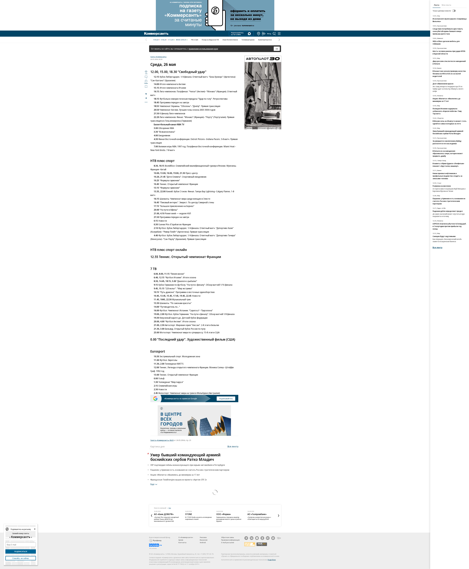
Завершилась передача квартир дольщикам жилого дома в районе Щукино (228, 519)
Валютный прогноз (265, 40)
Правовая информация (230, 540)
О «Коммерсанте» (185, 537)
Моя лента (446, 5)
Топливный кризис (248, 40)
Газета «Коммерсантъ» (158, 57)
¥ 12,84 (170, 40)
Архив (180, 540)
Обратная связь (227, 537)
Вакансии (203, 540)
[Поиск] (274, 33)
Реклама (203, 537)
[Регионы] (259, 33)
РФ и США (194, 40)
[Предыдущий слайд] (151, 515)
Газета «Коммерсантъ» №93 (162, 440)
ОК (277, 49)
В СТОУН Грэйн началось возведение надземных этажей (198, 518)
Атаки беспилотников (230, 40)
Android (203, 542)
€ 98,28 (163, 40)
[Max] (273, 538)
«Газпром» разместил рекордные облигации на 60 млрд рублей (259, 518)
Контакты (182, 542)
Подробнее (272, 560)
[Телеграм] (246, 538)
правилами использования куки (203, 48)
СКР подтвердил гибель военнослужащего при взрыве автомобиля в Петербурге (187, 465)
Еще (152, 484)
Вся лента (232, 446)
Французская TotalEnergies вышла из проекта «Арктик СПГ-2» (178, 479)
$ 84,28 (156, 40)
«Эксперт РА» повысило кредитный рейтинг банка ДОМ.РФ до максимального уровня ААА (166, 519)
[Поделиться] (146, 94)
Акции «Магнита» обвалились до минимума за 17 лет (175, 474)
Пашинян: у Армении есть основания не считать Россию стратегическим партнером (189, 469)
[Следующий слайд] (278, 515)
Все (170, 508)
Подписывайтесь (226, 398)
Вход (269, 34)
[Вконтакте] (251, 538)
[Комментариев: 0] (146, 77)
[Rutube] (268, 538)
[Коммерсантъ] (156, 33)
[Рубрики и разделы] (279, 33)
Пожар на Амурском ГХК (210, 40)
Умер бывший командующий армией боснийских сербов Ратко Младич (185, 457)
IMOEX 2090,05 (181, 40)
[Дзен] (257, 538)
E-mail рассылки (227, 542)
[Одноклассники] (262, 538)
